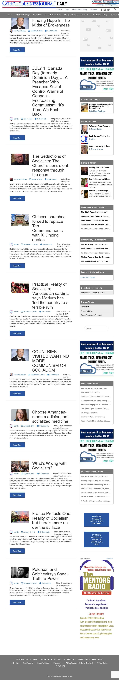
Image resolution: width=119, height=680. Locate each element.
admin (16, 119)
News (10, 15)
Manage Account (22, 659)
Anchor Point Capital (87, 277)
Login (67, 10)
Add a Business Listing (79, 10)
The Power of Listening (90, 392)
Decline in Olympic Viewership (93, 417)
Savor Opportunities (89, 413)
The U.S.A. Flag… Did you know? (94, 212)
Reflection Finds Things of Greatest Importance (100, 216)
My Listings (58, 659)
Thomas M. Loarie (97, 149)
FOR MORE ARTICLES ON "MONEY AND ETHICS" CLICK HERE (96, 539)
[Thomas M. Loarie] (84, 149)
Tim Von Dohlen (20, 31)
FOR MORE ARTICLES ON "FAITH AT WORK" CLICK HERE (97, 520)
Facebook (101, 9)
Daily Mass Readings (22, 15)
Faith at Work (38, 15)
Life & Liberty (53, 15)
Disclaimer (57, 663)
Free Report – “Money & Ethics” (92, 292)
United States (102, 663)
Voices (84, 15)
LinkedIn (105, 9)
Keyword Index (97, 659)
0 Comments (52, 31)
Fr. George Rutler (20, 179)
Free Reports (28, 663)
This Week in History (99, 15)
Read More (17, 50)
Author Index (83, 659)
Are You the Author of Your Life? (94, 388)
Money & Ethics (70, 15)
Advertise (93, 10)
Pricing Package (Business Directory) (79, 663)
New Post (70, 659)
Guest (60, 10)
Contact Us (45, 659)
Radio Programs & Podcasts (91, 315)
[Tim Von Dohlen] (84, 129)
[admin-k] (84, 139)
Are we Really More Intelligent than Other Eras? (100, 421)
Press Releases (43, 663)
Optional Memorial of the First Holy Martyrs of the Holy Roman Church (101, 106)
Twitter (108, 9)
